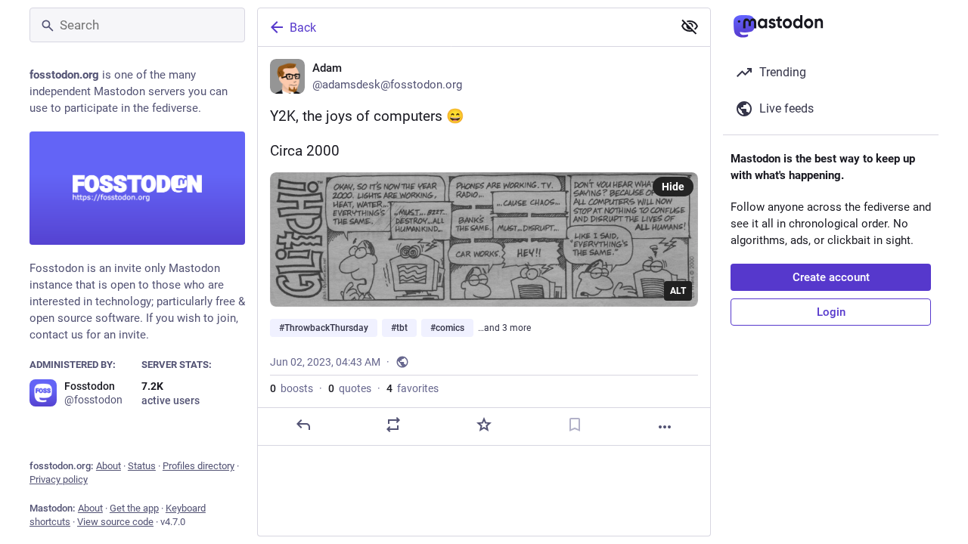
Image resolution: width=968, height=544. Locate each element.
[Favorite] (484, 425)
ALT (678, 291)
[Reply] (303, 425)
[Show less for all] (689, 26)
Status (142, 465)
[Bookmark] (575, 425)
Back (303, 27)
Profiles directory (198, 465)
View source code (115, 521)
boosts (291, 388)
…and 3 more (504, 328)
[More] (665, 427)
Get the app (134, 508)
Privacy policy (58, 479)
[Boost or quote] (393, 425)
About (108, 465)
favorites (412, 388)
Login (831, 312)
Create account (831, 277)
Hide (673, 187)
